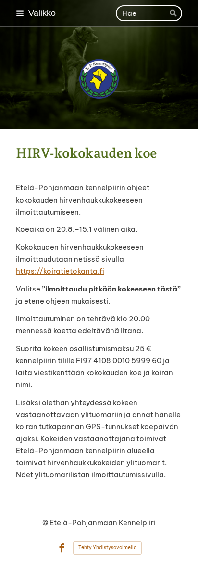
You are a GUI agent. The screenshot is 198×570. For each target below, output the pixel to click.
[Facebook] (62, 548)
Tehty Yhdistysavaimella (107, 548)
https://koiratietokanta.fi (60, 271)
